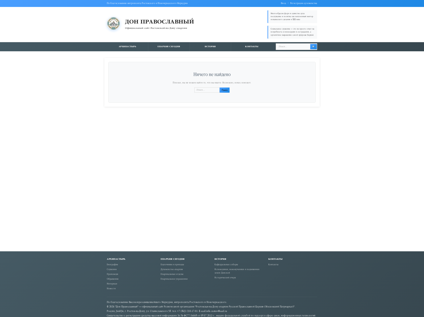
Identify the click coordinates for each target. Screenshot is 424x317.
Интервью (112, 284)
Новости (111, 289)
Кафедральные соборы (226, 265)
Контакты (251, 46)
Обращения (113, 279)
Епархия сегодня (169, 46)
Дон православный (159, 22)
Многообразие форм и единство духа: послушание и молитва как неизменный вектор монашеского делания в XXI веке (292, 16)
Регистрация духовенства (303, 3)
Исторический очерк (225, 278)
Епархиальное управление (174, 279)
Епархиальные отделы (172, 274)
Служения (112, 269)
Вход (283, 3)
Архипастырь (127, 46)
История (210, 46)
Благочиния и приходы (172, 265)
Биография (112, 265)
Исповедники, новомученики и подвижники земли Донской (236, 271)
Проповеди (112, 274)
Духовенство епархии (172, 269)
